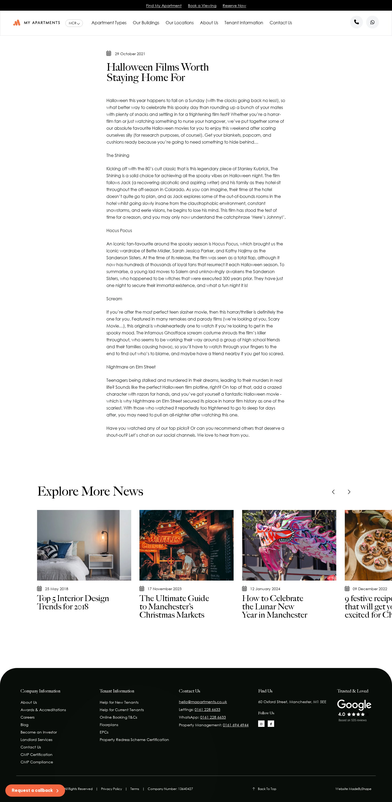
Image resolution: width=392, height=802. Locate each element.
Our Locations (180, 22)
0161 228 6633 (207, 709)
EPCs (104, 732)
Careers (27, 717)
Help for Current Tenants (122, 709)
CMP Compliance (37, 762)
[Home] (36, 22)
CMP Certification (37, 754)
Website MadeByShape (353, 789)
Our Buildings (146, 22)
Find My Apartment (164, 5)
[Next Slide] (348, 491)
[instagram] (261, 723)
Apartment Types (108, 22)
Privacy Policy (111, 789)
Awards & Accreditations (43, 709)
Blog (24, 724)
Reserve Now (234, 5)
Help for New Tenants (119, 702)
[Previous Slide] (333, 491)
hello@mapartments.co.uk (203, 701)
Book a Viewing (202, 5)
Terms (134, 789)
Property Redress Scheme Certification (134, 739)
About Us (209, 22)
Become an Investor (39, 732)
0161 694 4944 (236, 725)
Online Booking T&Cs (118, 717)
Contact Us (281, 22)
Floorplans (109, 724)
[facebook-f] (271, 723)
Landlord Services (36, 739)
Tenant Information (244, 22)
